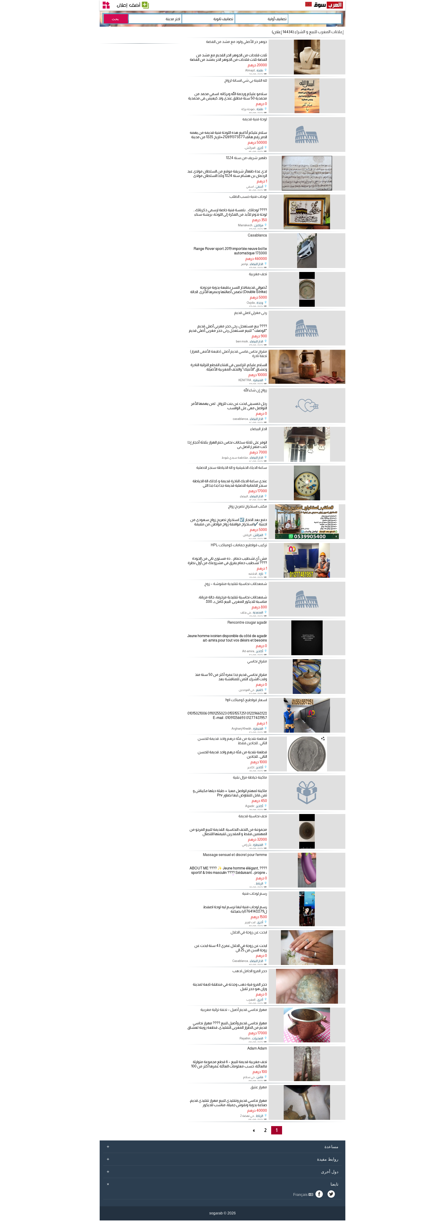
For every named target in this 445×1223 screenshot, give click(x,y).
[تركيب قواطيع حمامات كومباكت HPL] (307, 576)
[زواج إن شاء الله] (307, 405)
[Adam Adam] (307, 1080)
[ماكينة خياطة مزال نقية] (307, 792)
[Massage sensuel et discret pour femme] (307, 886)
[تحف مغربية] (307, 305)
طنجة (260, 70)
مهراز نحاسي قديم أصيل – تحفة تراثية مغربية (233, 1010)
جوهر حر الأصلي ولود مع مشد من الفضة (236, 42)
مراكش (258, 225)
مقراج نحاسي (257, 661)
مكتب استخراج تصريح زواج (247, 506)
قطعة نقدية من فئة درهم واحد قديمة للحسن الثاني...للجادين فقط (232, 741)
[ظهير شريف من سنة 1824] (307, 189)
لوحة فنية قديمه (254, 119)
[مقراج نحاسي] (307, 693)
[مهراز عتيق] (307, 1119)
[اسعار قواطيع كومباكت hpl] (307, 731)
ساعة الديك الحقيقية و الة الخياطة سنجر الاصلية (231, 467)
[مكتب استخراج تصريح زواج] (307, 538)
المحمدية (258, 612)
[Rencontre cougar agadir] (307, 654)
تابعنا (221, 1184)
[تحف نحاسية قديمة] (307, 847)
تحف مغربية (258, 274)
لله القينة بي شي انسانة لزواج (245, 80)
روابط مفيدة (222, 1159)
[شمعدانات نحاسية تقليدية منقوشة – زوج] (307, 599)
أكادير (259, 651)
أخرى (260, 148)
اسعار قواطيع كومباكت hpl (246, 700)
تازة (261, 573)
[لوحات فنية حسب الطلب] (307, 228)
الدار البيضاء (256, 264)
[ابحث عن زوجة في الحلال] (307, 964)
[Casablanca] (307, 267)
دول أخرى (222, 1171)
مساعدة (222, 1146)
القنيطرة (258, 380)
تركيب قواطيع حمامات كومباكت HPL (239, 545)
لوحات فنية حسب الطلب (248, 196)
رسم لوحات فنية (254, 893)
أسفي (259, 186)
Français (300, 1195)
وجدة (260, 302)
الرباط (259, 883)
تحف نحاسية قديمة (252, 816)
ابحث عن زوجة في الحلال (249, 932)
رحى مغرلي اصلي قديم (250, 313)
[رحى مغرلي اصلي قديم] (307, 328)
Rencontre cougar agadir (247, 622)
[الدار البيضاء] (307, 460)
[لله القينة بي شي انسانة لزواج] (307, 112)
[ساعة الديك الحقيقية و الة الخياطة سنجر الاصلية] (307, 499)
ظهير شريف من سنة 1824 (246, 158)
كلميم (259, 690)
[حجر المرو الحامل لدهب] (307, 1002)
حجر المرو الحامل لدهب (249, 971)
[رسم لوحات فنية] (307, 925)
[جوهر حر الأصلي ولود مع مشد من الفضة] (307, 73)
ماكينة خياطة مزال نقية (250, 777)
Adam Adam (257, 1048)
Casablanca (257, 235)
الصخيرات (257, 1038)
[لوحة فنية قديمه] (307, 134)
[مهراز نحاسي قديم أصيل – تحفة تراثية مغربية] (307, 1041)
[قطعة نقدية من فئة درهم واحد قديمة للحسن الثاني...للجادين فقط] (307, 770)
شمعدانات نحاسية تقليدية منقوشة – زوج (235, 584)
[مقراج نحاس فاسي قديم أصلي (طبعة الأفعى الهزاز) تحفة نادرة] (307, 383)
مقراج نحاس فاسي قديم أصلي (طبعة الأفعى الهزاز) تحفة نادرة (228, 353)
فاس (260, 1077)
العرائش (258, 535)
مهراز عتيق (259, 1087)
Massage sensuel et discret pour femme (235, 855)
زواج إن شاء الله (255, 390)
